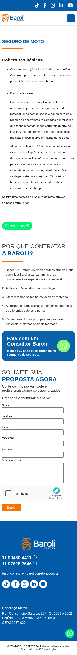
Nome (5, 405)
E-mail (6, 427)
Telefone (7, 416)
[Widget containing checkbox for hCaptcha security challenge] (33, 493)
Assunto (7, 449)
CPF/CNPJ (8, 438)
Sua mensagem (11, 460)
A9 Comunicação (47, 649)
